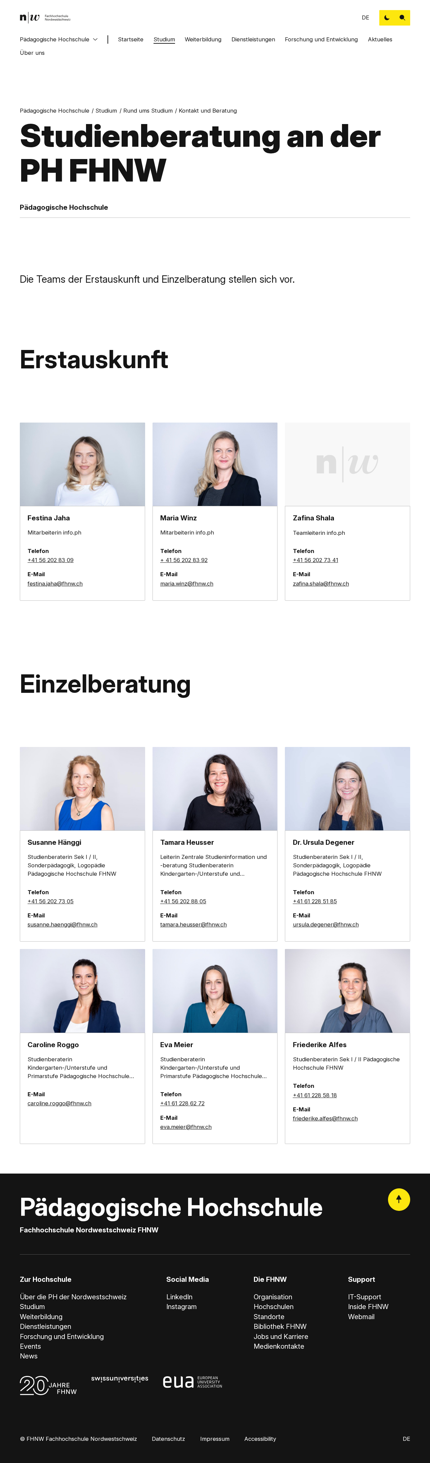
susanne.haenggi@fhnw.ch (62, 924)
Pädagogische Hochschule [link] (54, 110)
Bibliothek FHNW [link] (280, 1326)
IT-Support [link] (364, 1297)
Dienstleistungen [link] (45, 1326)
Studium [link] (106, 110)
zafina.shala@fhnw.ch (321, 583)
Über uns (32, 52)
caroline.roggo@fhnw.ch (59, 1103)
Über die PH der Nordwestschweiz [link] (73, 1297)
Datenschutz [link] (168, 1438)
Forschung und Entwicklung (321, 39)
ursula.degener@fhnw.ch (326, 924)
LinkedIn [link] (179, 1297)
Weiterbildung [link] (41, 1316)
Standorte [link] (269, 1316)
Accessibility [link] (260, 1438)
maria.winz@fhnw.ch (186, 583)
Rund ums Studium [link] (148, 110)
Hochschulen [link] (274, 1306)
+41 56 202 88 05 (183, 901)
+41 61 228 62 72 (182, 1103)
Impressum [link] (214, 1438)
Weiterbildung (203, 39)
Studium (164, 39)
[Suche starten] (402, 18)
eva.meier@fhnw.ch (186, 1126)
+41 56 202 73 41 (315, 560)
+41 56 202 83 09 (51, 560)
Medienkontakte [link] (279, 1346)
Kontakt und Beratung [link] (208, 110)
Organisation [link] (273, 1297)
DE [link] (365, 17)
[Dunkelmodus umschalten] (387, 18)
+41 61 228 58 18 (315, 1095)
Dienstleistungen (253, 39)
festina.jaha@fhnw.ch (55, 583)
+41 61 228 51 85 (315, 901)
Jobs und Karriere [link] (281, 1336)
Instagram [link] (181, 1306)
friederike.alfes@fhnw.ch (325, 1118)
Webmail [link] (361, 1316)
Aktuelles (380, 39)
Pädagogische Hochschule (54, 39)
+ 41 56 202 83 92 (184, 560)
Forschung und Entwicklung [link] (62, 1336)
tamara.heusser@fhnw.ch (193, 924)
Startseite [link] (130, 39)
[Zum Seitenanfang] (399, 1199)
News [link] (29, 1356)
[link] (45, 18)
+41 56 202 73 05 (51, 901)
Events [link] (30, 1346)
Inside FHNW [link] (368, 1306)
